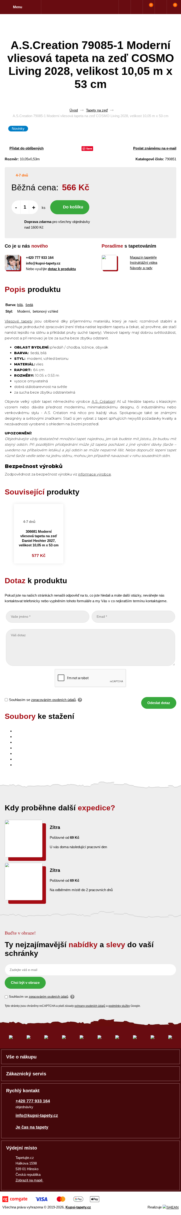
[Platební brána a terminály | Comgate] (50, 1199)
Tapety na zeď (97, 110)
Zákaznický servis (26, 1073)
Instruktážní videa (143, 262)
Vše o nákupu (21, 1056)
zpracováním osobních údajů (53, 700)
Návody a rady (141, 268)
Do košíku (73, 207)
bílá (20, 305)
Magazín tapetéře (143, 257)
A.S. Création (103, 401)
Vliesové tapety (19, 321)
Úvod (74, 110)
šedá (29, 305)
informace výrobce (94, 474)
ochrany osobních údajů (89, 1006)
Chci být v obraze (25, 983)
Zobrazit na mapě (29, 1180)
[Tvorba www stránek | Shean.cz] (171, 1207)
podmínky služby (119, 1006)
